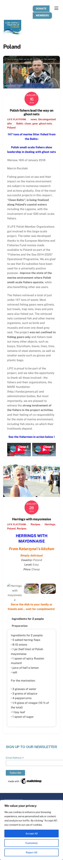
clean (27, 123)
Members (42, 15)
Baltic (19, 123)
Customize (31, 843)
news (34, 119)
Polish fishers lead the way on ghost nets (31, 112)
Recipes (35, 524)
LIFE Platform (16, 119)
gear (35, 123)
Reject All (31, 852)
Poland (11, 127)
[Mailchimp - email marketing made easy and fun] (25, 783)
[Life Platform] (12, 33)
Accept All (32, 833)
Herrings (50, 524)
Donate (41, 8)
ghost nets (45, 123)
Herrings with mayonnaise (31, 519)
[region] (31, 830)
